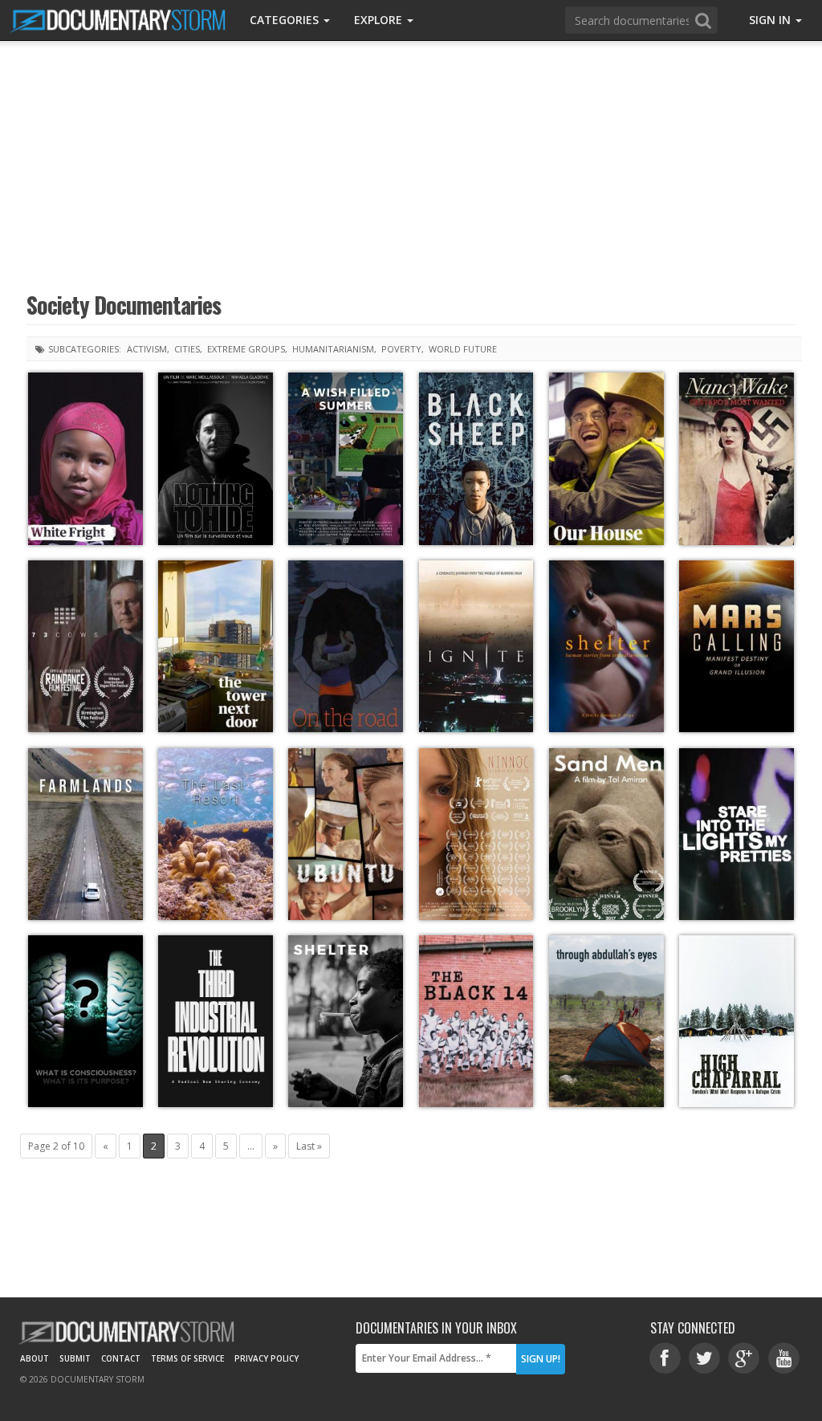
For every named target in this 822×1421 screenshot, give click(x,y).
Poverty (401, 349)
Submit (75, 1358)
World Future (463, 349)
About (34, 1358)
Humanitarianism (333, 349)
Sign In (771, 19)
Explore (379, 19)
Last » (309, 1146)
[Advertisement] (411, 164)
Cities (187, 349)
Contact (120, 1358)
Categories (286, 19)
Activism (147, 349)
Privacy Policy (266, 1358)
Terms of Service (187, 1358)
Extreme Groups (246, 349)
